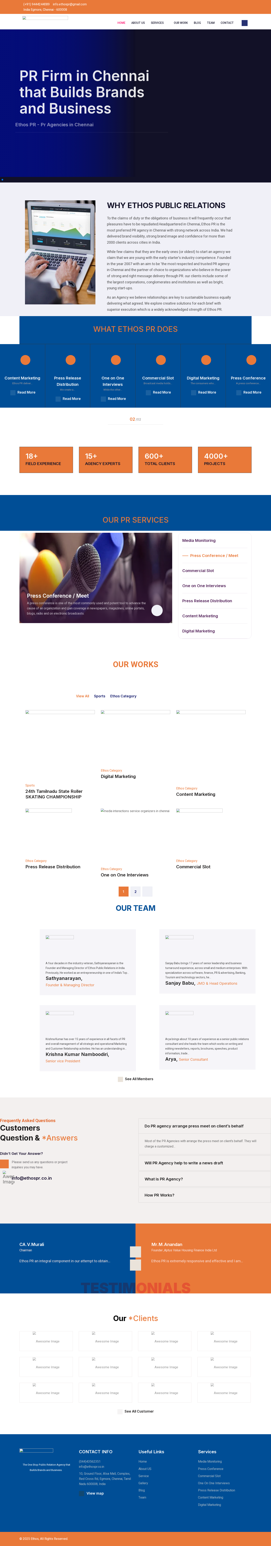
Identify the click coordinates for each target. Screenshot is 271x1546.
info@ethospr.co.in (32, 1178)
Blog (197, 22)
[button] (1, 179)
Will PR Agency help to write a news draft (184, 1163)
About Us (138, 22)
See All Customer (139, 1411)
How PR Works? (159, 1195)
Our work (181, 22)
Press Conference (210, 1469)
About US (144, 1469)
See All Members (139, 1079)
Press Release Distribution (52, 866)
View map (95, 1493)
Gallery (143, 1483)
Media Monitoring (210, 1461)
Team (211, 22)
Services (157, 22)
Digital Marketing (118, 776)
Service (143, 1476)
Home (121, 22)
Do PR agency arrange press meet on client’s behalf (194, 1126)
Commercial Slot (193, 866)
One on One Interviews (125, 874)
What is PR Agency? (164, 1179)
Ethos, (35, 1538)
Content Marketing (195, 794)
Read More (26, 392)
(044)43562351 (90, 1461)
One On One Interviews (214, 1483)
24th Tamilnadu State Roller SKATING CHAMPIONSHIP (54, 794)
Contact (227, 22)
